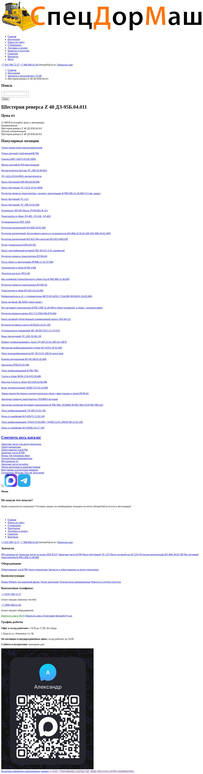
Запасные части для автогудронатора (21, 444)
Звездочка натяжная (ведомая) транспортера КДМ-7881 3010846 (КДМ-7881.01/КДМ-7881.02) (52, 405)
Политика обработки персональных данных (25, 771)
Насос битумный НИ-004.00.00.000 (20, 182)
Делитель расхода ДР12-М (15, 273)
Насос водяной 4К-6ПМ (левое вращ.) (21, 302)
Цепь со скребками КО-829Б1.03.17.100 (22, 427)
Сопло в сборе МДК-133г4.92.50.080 (21, 376)
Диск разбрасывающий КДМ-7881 (20, 370)
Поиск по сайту (16, 42)
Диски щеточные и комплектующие (20, 467)
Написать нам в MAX (13, 615)
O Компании (14, 45)
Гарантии (13, 53)
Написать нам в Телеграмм (40, 615)
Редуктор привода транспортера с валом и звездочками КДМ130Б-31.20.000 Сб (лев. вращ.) (51, 193)
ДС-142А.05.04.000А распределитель (21, 176)
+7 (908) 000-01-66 (11, 605)
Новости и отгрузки (18, 50)
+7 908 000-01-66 (29, 64)
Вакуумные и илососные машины (19, 469)
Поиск (5, 99)
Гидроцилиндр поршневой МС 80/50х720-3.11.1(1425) (30, 330)
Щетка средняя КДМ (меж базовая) (20, 164)
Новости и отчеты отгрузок (106, 582)
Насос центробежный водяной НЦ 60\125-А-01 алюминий (33, 250)
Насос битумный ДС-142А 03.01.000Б (22, 187)
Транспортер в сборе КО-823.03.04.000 (22, 290)
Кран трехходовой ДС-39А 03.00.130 (21, 336)
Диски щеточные (49, 582)
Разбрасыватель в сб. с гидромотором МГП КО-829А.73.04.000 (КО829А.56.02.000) (46, 296)
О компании (14, 525)
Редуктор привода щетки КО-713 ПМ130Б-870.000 (28, 313)
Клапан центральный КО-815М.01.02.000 (23, 359)
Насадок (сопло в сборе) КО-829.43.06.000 (24, 382)
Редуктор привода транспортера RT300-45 (24, 284)
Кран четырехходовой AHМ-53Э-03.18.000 (24, 387)
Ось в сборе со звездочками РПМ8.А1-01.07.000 (27, 262)
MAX (11, 59)
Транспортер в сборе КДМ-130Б (18, 267)
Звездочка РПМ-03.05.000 (15, 364)
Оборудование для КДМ (14, 449)
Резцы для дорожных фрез (15, 455)
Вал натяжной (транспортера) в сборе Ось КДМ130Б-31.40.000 (35, 279)
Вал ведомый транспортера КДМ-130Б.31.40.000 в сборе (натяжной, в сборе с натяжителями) (52, 307)
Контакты (13, 56)
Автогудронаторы (11, 447)
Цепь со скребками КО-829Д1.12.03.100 (23, 416)
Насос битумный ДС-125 (14, 199)
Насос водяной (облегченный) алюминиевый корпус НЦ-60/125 (36, 319)
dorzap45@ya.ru (63, 615)
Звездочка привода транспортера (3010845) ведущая (29, 399)
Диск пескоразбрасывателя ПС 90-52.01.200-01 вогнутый (32, 353)
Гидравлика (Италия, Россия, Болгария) (22, 472)
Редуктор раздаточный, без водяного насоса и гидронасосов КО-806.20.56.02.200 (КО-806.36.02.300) (56, 233)
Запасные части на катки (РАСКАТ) (38, 554)
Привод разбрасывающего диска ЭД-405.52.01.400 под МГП (34, 342)
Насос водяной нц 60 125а (124, 554)
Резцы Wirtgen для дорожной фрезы (20, 582)
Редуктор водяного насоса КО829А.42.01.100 (25, 324)
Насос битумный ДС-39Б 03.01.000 (20, 204)
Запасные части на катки (14, 464)
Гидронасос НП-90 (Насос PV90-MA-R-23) (24, 210)
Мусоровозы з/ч (9, 461)
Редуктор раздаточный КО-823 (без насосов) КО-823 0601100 (34, 239)
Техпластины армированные (16, 458)
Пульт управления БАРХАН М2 (18, 244)
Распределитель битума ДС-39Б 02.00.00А (24, 170)
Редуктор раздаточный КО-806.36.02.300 (23, 227)
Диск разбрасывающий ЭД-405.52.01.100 (23, 410)
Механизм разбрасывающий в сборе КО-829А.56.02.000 (31, 347)
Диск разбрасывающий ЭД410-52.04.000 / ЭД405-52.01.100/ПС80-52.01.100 (42, 422)
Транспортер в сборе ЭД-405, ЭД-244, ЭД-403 (26, 216)
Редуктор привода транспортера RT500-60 (24, 256)
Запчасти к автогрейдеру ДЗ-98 (25, 75)
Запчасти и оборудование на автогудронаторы (73, 569)
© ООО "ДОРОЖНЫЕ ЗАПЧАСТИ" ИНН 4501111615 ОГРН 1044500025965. (92, 771)
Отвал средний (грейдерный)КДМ (20, 153)
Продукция (14, 39)
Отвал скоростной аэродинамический (21, 147)
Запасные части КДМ (13, 452)
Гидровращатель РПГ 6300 (15, 222)
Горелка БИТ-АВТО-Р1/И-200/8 (18, 159)
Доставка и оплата (18, 48)
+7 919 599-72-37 (10, 64)
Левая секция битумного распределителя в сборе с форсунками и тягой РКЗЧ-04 (44, 393)
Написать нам (65, 64)
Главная (12, 36)
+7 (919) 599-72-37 (11, 594)
